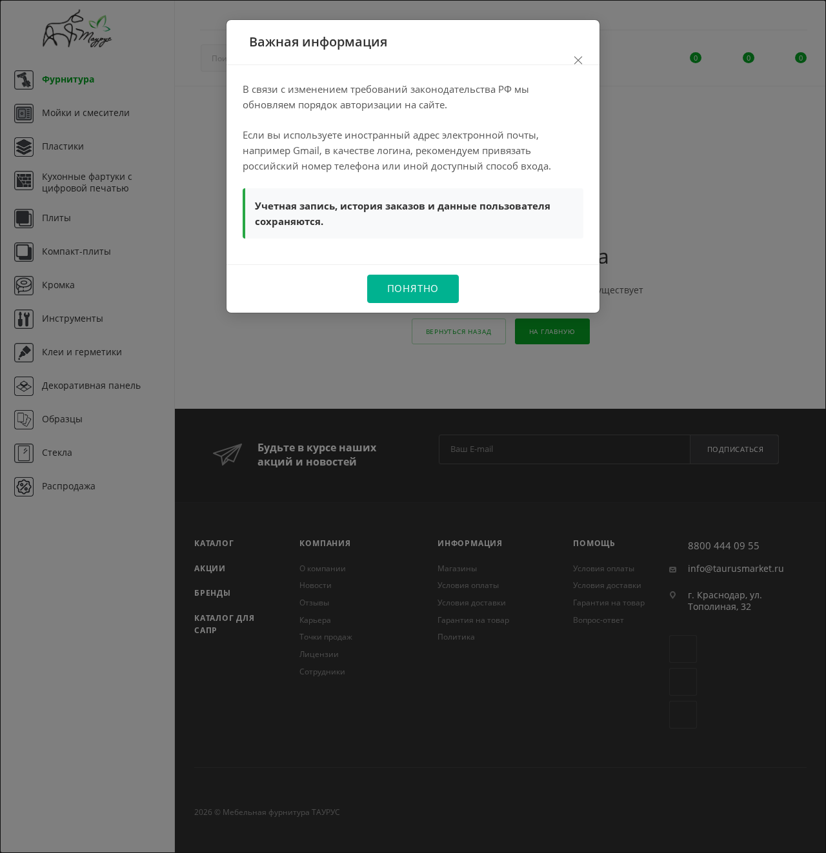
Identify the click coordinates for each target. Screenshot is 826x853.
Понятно (413, 288)
